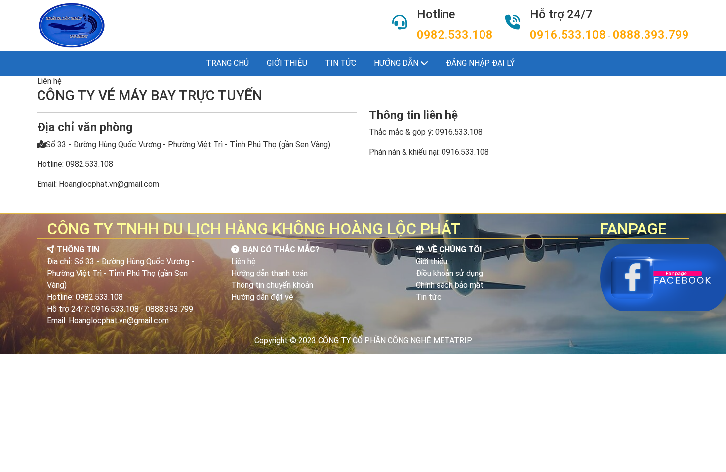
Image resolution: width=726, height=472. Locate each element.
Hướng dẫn (397, 63)
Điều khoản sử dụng (449, 273)
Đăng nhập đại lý (480, 63)
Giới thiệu (287, 63)
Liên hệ (243, 261)
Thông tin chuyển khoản (272, 285)
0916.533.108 (568, 34)
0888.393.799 (651, 34)
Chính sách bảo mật (450, 285)
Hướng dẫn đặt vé (262, 297)
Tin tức (340, 63)
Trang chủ (227, 63)
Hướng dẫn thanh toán (269, 273)
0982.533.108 (455, 34)
